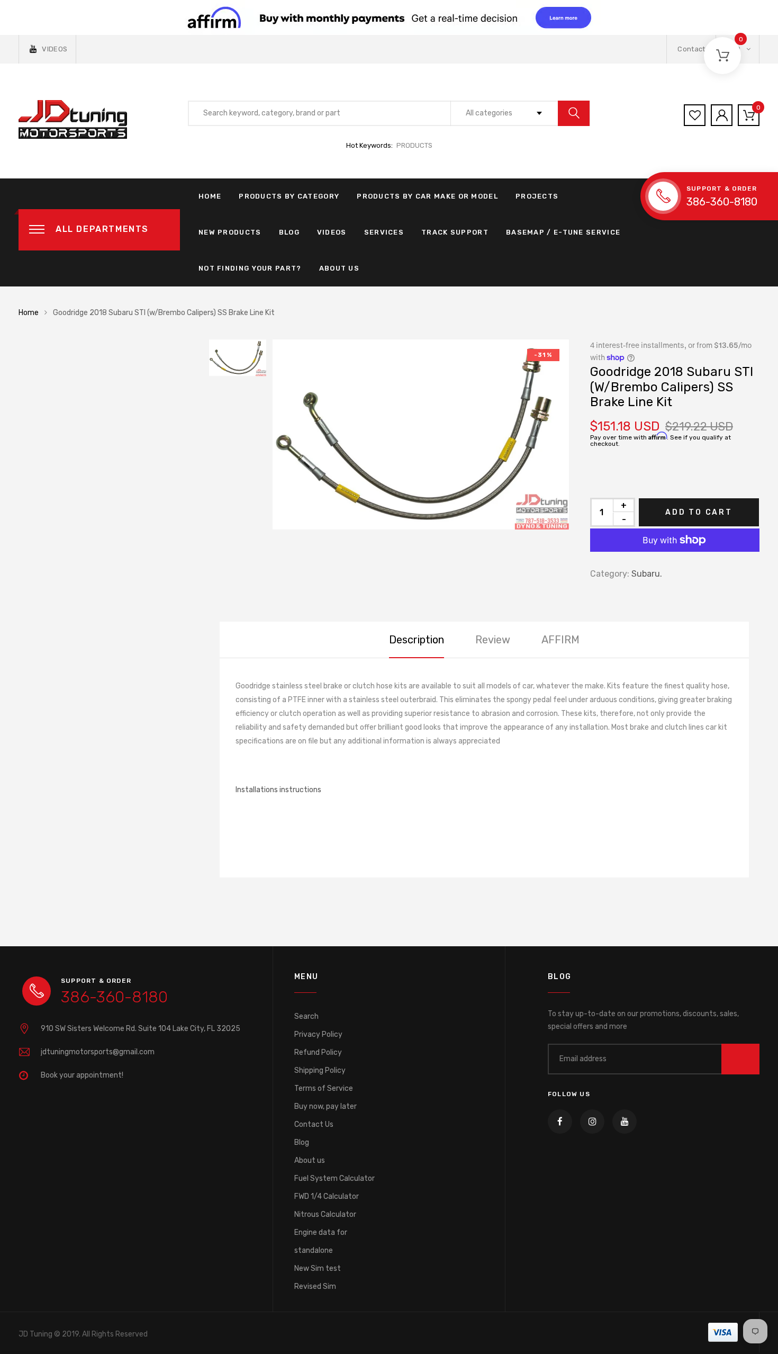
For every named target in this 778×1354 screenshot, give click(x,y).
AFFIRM (560, 639)
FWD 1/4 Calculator (326, 1196)
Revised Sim (315, 1286)
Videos (332, 232)
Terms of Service (323, 1088)
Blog (289, 232)
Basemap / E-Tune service (563, 232)
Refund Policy (318, 1052)
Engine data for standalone (320, 1241)
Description (416, 639)
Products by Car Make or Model (427, 196)
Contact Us (313, 1124)
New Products (229, 232)
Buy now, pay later (325, 1106)
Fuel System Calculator (334, 1178)
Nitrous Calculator (325, 1214)
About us (309, 1160)
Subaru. (646, 574)
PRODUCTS (414, 145)
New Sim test (317, 1268)
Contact (691, 49)
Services (384, 232)
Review (492, 639)
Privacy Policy (318, 1034)
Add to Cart (698, 512)
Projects (536, 196)
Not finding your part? (250, 268)
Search (306, 1016)
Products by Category (289, 196)
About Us (339, 268)
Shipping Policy (320, 1070)
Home (209, 196)
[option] (421, 434)
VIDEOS (54, 49)
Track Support (454, 232)
